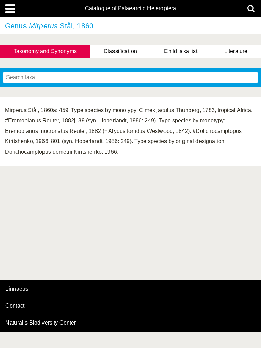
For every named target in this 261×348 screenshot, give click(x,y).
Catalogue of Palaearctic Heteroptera (130, 8)
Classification (120, 51)
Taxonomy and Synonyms (45, 51)
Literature (236, 51)
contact (14, 306)
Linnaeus (16, 289)
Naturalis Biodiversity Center (40, 323)
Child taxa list (180, 51)
